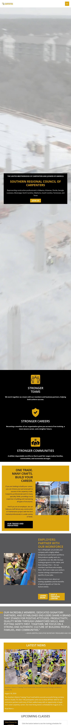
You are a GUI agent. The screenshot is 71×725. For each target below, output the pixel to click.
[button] (35, 200)
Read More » (9, 708)
